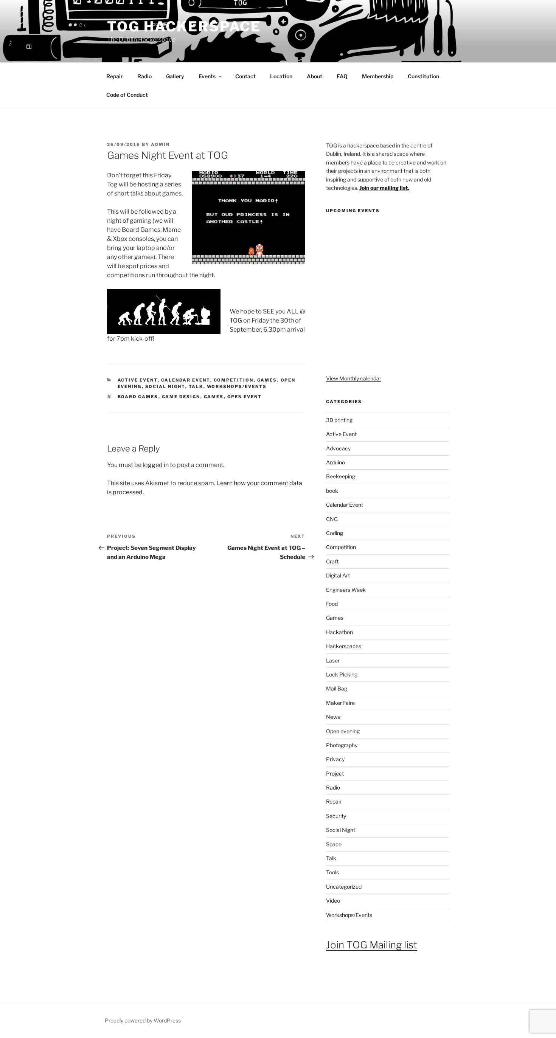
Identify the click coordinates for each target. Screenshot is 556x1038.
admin (160, 144)
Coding (334, 533)
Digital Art (338, 575)
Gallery (175, 76)
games (214, 396)
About (314, 76)
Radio (144, 76)
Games (267, 380)
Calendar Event (185, 380)
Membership (377, 76)
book (332, 490)
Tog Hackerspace (184, 26)
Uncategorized (344, 886)
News (333, 717)
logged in (156, 465)
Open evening (343, 731)
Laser (333, 660)
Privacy (335, 759)
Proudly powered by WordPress (143, 1020)
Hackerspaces (343, 646)
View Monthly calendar (353, 378)
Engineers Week (346, 589)
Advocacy (338, 448)
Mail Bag (336, 688)
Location (281, 76)
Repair (114, 76)
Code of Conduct (127, 95)
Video (333, 900)
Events (207, 76)
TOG (236, 320)
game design (181, 396)
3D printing (339, 420)
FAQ (342, 76)
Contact (245, 76)
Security (336, 816)
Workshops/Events (237, 386)
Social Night (165, 386)
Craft (332, 561)
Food (332, 603)
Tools (332, 872)
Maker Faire (340, 703)
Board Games (138, 396)
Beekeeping (340, 476)
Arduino (335, 462)
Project (335, 773)
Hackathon (339, 632)
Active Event (138, 380)
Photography (341, 745)
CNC (332, 519)
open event (244, 396)
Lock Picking (341, 674)
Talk (196, 386)
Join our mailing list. (384, 188)
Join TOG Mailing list (371, 945)
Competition (234, 380)
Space (334, 844)
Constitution (423, 76)
